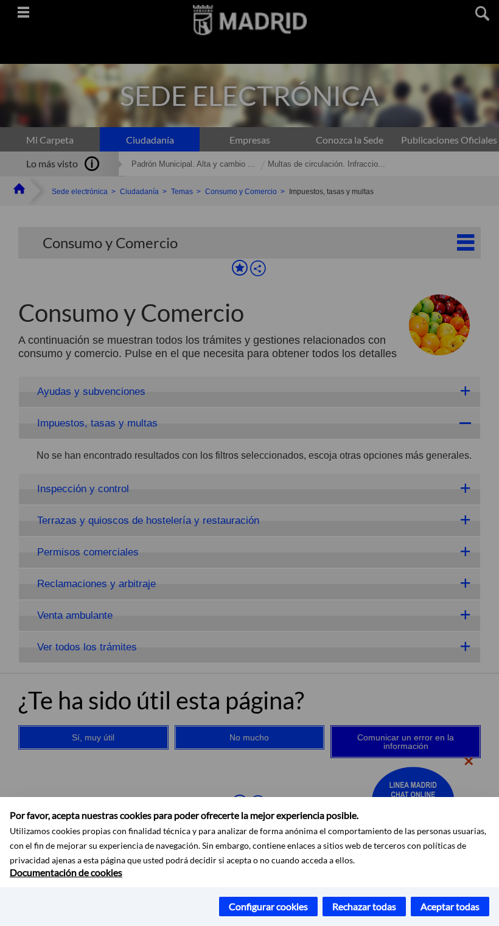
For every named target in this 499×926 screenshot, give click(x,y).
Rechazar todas (364, 906)
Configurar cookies (268, 906)
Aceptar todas (450, 906)
